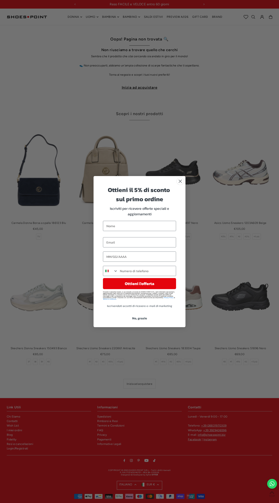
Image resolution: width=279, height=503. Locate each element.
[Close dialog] (180, 181)
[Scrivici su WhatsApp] (272, 484)
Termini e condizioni (109, 299)
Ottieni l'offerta (139, 284)
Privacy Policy (169, 297)
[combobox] (110, 271)
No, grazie (139, 318)
